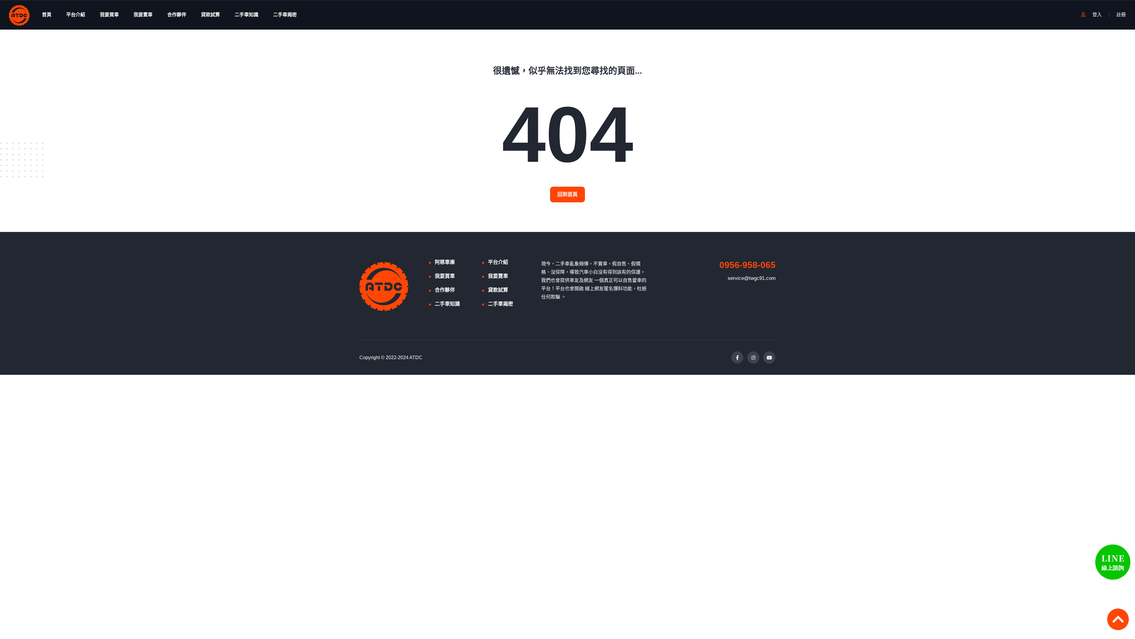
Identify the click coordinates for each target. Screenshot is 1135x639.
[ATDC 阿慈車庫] (19, 14)
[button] (567, 194)
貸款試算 (210, 14)
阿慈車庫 (445, 262)
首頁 (46, 14)
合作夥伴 (176, 14)
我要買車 (109, 14)
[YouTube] (769, 357)
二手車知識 (246, 14)
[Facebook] (737, 357)
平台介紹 (75, 14)
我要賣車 (143, 14)
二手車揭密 (285, 14)
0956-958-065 (747, 265)
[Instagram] (753, 357)
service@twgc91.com (752, 278)
